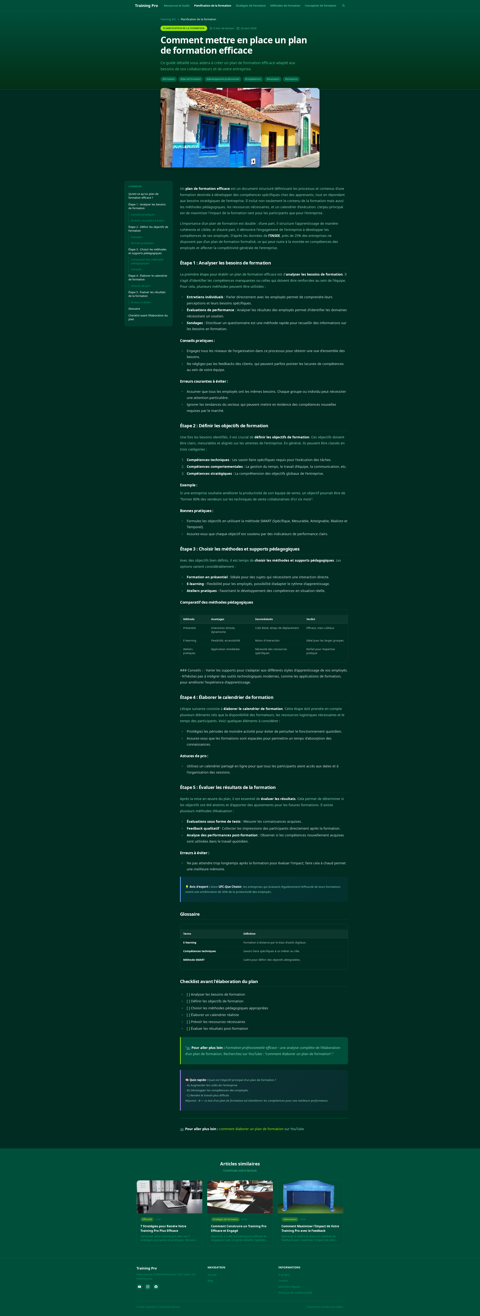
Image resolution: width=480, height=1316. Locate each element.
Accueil (212, 1274)
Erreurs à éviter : (141, 302)
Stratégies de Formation (251, 5)
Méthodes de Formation (285, 5)
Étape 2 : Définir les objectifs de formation (148, 228)
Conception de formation (320, 5)
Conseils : (137, 269)
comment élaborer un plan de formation (251, 1129)
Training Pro (168, 19)
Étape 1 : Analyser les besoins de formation (147, 206)
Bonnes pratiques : (143, 243)
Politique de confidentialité (295, 1292)
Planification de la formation (212, 5)
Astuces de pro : (141, 286)
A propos (284, 1274)
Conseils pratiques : (143, 214)
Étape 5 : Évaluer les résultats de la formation (147, 294)
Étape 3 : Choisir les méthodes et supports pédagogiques (147, 251)
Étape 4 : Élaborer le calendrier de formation (147, 277)
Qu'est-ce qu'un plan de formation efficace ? (143, 195)
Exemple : (137, 237)
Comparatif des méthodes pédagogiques (147, 261)
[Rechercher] (343, 5)
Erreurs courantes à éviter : (148, 220)
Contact (283, 1280)
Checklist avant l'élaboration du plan (148, 317)
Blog (210, 1280)
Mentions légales (289, 1286)
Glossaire (134, 308)
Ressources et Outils (177, 5)
